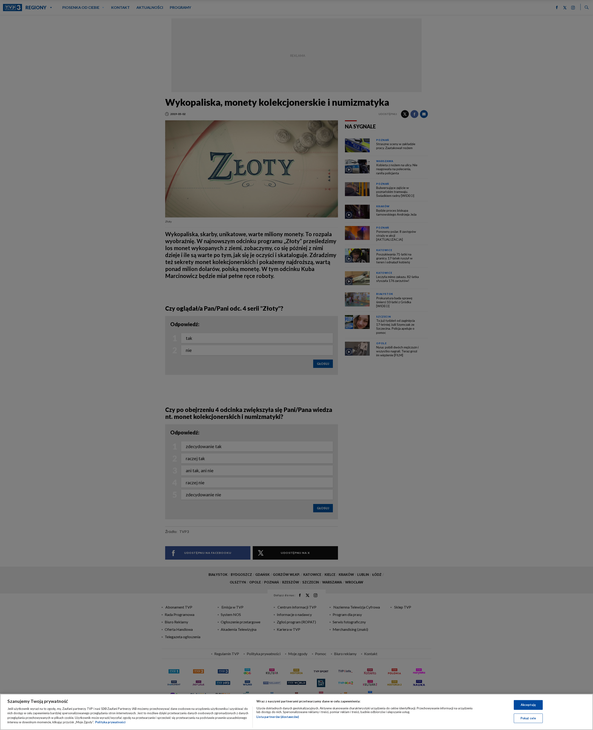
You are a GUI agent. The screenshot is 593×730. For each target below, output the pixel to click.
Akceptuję (528, 705)
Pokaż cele (528, 718)
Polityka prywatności (110, 722)
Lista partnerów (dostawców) (277, 717)
